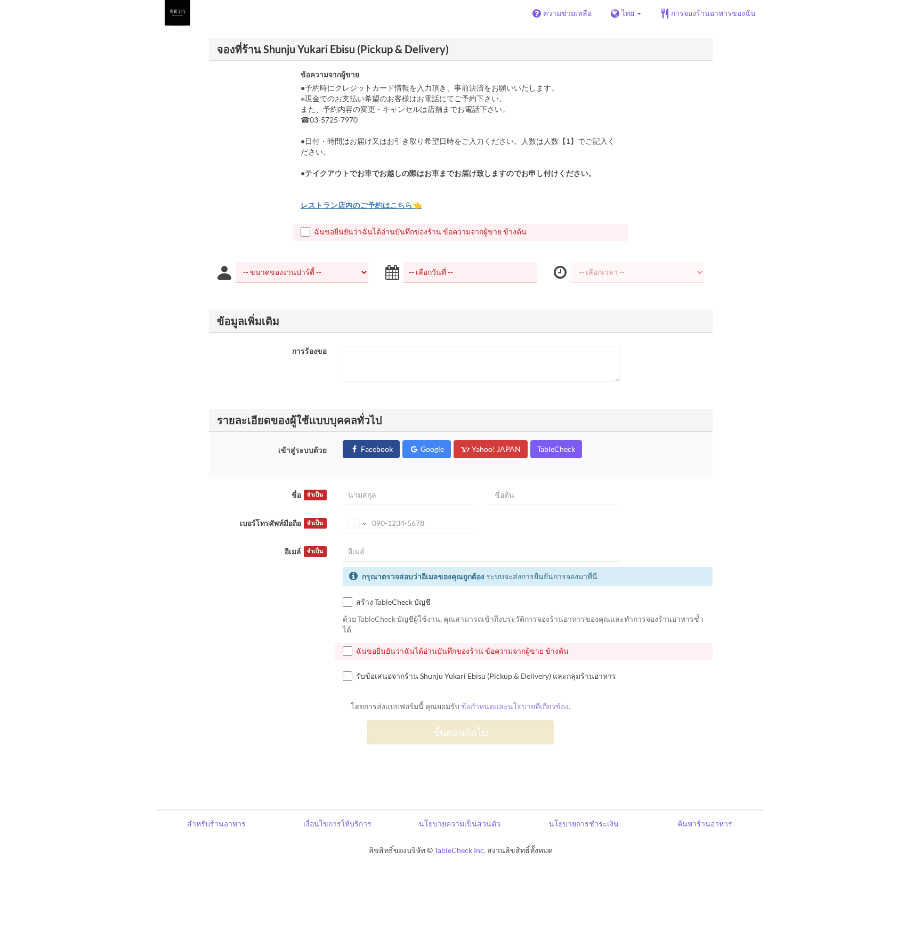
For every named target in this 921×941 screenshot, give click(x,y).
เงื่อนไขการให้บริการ (337, 823)
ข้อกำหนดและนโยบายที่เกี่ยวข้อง (515, 706)
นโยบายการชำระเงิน (584, 823)
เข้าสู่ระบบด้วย (302, 450)
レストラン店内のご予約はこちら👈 (361, 204)
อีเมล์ (304, 551)
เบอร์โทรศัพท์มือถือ (281, 523)
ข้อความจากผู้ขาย (330, 74)
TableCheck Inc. (460, 850)
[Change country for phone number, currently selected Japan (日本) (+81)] (356, 523)
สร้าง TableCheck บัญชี (393, 601)
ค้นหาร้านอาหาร (704, 823)
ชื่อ (307, 494)
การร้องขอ (309, 350)
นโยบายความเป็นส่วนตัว (459, 823)
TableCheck (556, 448)
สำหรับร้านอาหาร (216, 823)
